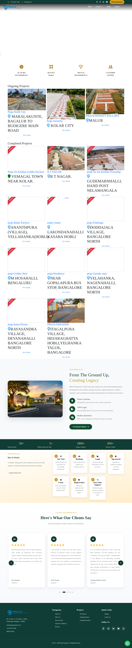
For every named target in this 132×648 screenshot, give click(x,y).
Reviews (57, 626)
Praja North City (56, 111)
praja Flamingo (95, 222)
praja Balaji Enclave (18, 222)
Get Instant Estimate (79, 427)
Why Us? (57, 617)
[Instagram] (108, 628)
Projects (98, 6)
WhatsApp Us (28, 2)
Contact (117, 6)
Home (90, 6)
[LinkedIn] (113, 628)
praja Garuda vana (96, 273)
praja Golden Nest (17, 273)
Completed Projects (85, 620)
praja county (54, 222)
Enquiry (107, 614)
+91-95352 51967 (11, 628)
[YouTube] (118, 628)
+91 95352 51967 (15, 2)
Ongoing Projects (84, 617)
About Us (57, 614)
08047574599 (10, 631)
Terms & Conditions (60, 623)
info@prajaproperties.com (14, 625)
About (109, 6)
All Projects (83, 614)
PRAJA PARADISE (58, 324)
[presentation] (0, 53)
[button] (59, 592)
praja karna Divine (18, 324)
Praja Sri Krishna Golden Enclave (26, 171)
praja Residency (56, 273)
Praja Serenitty (94, 120)
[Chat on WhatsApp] (127, 643)
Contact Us (108, 617)
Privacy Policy (59, 620)
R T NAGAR (54, 171)
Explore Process (14, 473)
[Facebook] (103, 628)
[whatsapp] (123, 628)
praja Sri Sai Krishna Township (104, 171)
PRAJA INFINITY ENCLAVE (24, 115)
